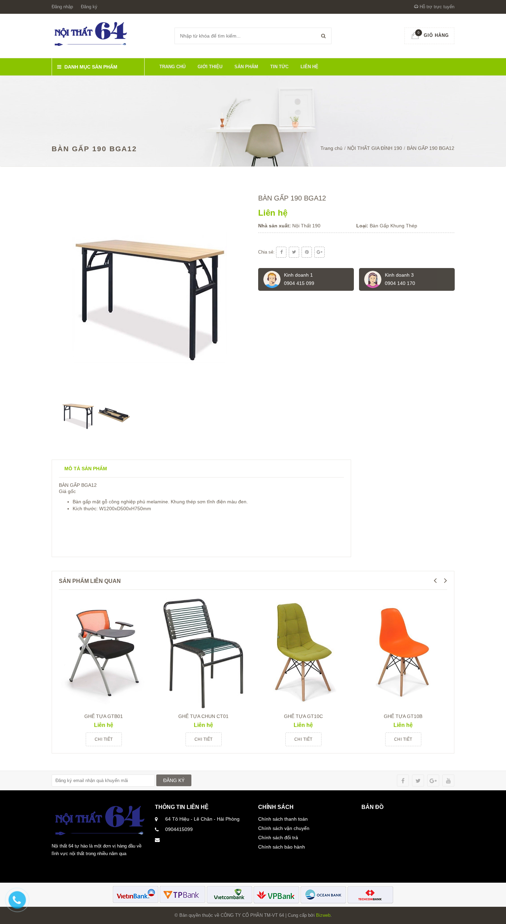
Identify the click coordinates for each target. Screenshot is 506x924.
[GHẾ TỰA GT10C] (303, 651)
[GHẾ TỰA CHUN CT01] (203, 651)
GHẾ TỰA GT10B (403, 716)
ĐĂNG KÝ (174, 780)
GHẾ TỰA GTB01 (103, 716)
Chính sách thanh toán (283, 819)
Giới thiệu (210, 66)
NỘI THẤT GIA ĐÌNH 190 (374, 148)
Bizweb (323, 915)
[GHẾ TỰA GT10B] (403, 651)
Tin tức (279, 66)
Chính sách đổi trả (278, 837)
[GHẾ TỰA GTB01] (103, 651)
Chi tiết (104, 739)
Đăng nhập (62, 6)
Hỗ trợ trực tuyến (436, 6)
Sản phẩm (246, 66)
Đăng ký (89, 6)
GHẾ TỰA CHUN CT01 (203, 716)
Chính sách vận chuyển (283, 828)
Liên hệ (309, 66)
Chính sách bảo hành (281, 847)
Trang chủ (172, 66)
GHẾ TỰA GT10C (303, 716)
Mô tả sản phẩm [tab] (85, 468)
